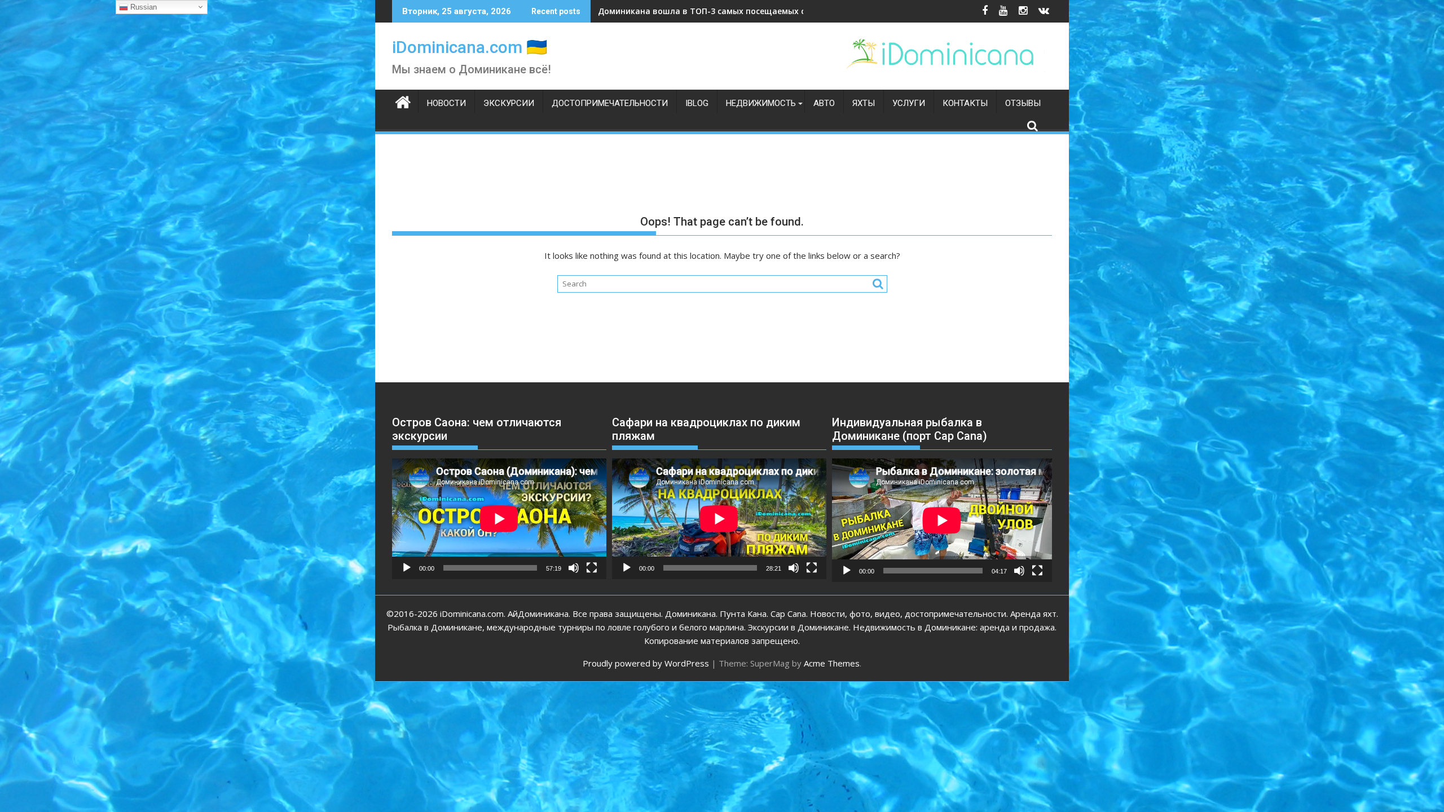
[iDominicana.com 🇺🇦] (403, 101)
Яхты (863, 103)
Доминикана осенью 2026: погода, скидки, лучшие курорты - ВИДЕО (739, 11)
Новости (446, 103)
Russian (142, 7)
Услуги (908, 103)
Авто (824, 103)
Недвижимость (761, 103)
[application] (499, 518)
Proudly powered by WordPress (646, 663)
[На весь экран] (591, 567)
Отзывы (1023, 103)
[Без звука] (573, 567)
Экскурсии (508, 103)
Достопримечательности (610, 103)
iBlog (696, 103)
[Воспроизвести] (406, 567)
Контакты (965, 103)
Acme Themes (832, 663)
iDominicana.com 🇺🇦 (469, 47)
